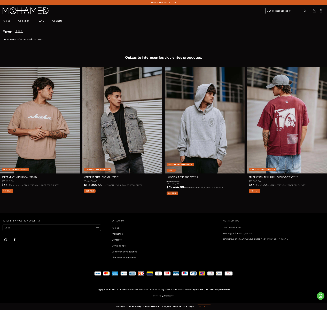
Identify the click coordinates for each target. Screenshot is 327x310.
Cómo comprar (119, 245)
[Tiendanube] (163, 296)
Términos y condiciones (124, 257)
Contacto (57, 21)
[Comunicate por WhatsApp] (320, 296)
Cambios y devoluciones (124, 251)
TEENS (40, 21)
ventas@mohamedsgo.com (237, 233)
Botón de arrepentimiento (218, 290)
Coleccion (24, 21)
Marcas (6, 21)
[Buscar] (305, 11)
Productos (117, 234)
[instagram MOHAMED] (6, 239)
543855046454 (232, 227)
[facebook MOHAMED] (15, 239)
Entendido (204, 306)
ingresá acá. (198, 290)
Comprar (7, 191)
